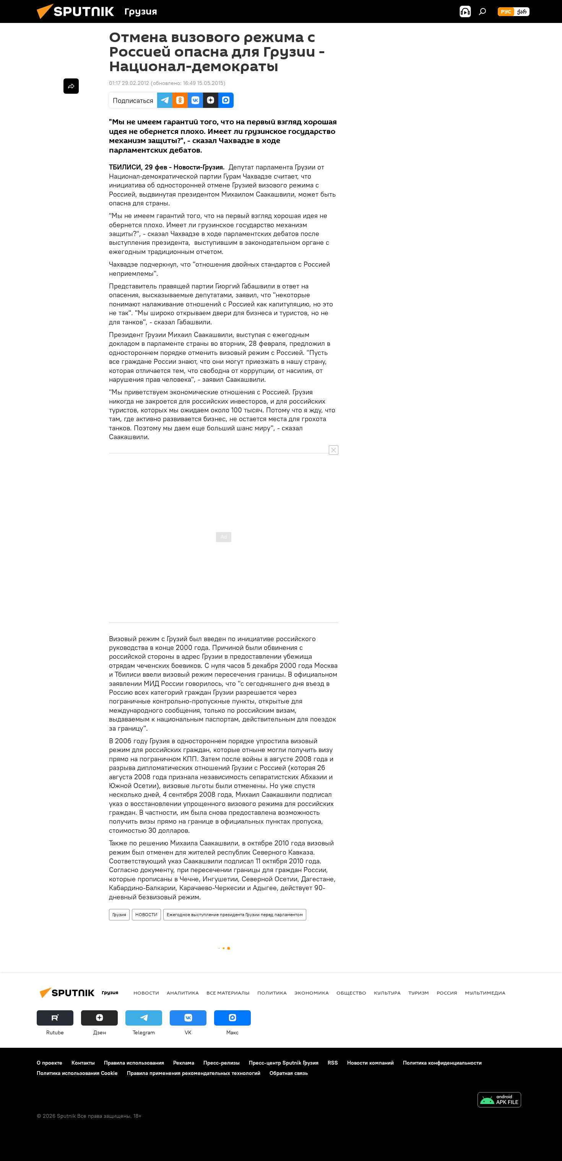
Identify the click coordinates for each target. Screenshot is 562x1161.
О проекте (49, 1062)
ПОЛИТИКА (272, 992)
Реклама (183, 1062)
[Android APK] (499, 1100)
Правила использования (134, 1062)
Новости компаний (370, 1062)
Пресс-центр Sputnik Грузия (283, 1062)
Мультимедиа (485, 992)
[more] (71, 86)
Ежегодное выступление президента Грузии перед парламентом (235, 914)
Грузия (119, 914)
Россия (447, 992)
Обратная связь (289, 1073)
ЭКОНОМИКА (311, 992)
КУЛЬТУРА (387, 992)
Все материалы (228, 992)
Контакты (83, 1062)
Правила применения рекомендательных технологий (193, 1073)
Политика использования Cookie (77, 1073)
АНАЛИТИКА (183, 992)
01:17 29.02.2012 (129, 83)
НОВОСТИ (146, 914)
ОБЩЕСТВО (351, 992)
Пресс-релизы (221, 1062)
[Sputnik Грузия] (78, 21)
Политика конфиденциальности (442, 1062)
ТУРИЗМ (418, 992)
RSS (333, 1062)
